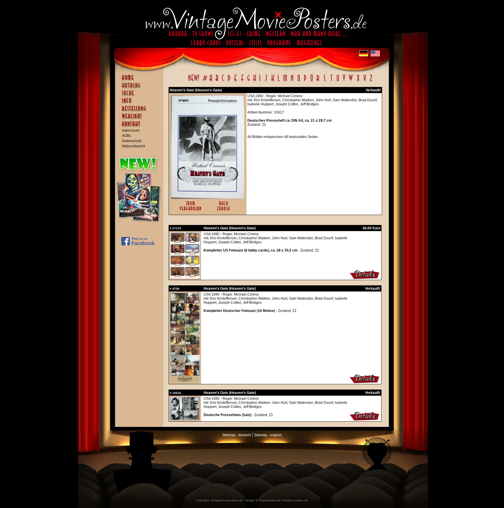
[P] (305, 81)
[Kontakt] (141, 127)
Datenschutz (132, 141)
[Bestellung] (141, 111)
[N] (292, 81)
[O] (298, 81)
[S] (324, 81)
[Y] (364, 81)
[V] (344, 81)
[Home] (141, 80)
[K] (272, 81)
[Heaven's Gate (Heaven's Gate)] (207, 197)
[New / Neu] (193, 81)
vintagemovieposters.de (227, 500)
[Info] (141, 103)
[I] (260, 81)
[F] (242, 81)
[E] (235, 81)
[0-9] (204, 81)
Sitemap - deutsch (236, 435)
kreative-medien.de (295, 500)
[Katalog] (141, 88)
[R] (318, 81)
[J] (265, 81)
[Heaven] (185, 277)
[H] (254, 81)
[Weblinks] (141, 119)
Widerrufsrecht (133, 146)
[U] (338, 81)
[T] (331, 81)
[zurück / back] (224, 211)
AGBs (126, 136)
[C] (223, 81)
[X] (358, 81)
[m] (285, 81)
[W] (351, 81)
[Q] (311, 81)
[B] (217, 81)
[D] (229, 81)
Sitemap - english (268, 435)
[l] (278, 81)
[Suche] (141, 95)
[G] (248, 81)
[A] (211, 81)
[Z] (371, 81)
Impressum (130, 130)
